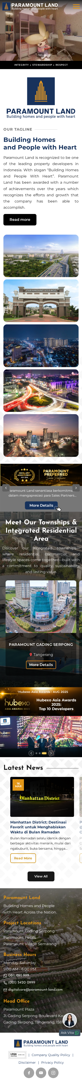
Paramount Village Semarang (29, 944)
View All (41, 876)
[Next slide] (51, 753)
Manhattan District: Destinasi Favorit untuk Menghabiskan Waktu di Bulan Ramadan (38, 827)
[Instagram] (53, 1073)
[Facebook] (29, 1073)
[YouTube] (41, 1073)
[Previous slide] (31, 753)
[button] (6, 488)
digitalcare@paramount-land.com (35, 990)
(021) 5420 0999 (21, 982)
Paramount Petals (19, 937)
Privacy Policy (52, 1062)
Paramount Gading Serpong (29, 931)
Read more (20, 219)
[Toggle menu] (76, 6)
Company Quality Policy (51, 1055)
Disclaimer (27, 1062)
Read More (23, 858)
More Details (41, 665)
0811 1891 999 (18, 975)
